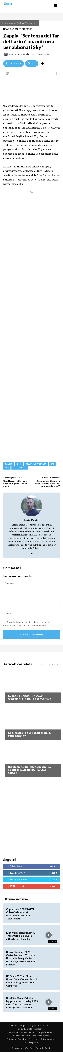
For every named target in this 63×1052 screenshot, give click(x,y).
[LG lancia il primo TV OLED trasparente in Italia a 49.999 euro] (31, 685)
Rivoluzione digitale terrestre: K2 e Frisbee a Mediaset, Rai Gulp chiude (29, 769)
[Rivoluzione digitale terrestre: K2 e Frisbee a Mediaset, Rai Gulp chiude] (31, 759)
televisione (19, 467)
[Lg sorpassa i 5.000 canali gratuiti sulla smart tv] (31, 722)
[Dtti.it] (22, 6)
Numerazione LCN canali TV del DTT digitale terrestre (30, 1032)
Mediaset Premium (41, 1035)
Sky (7, 467)
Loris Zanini (24, 54)
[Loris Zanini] (6, 54)
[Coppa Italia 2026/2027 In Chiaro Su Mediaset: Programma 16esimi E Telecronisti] (49, 913)
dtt (19, 464)
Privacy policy (47, 1039)
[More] (42, 63)
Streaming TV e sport (20, 1035)
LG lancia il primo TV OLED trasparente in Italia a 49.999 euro (29, 697)
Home (5, 23)
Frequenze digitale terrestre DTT (34, 1025)
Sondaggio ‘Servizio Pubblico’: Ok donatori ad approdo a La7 (47, 483)
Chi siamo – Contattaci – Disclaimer (23, 1039)
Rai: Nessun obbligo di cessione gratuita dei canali (15, 483)
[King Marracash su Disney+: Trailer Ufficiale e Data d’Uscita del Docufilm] (49, 935)
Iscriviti (53, 886)
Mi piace (53, 866)
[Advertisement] (31, 325)
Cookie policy (31, 1042)
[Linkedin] (32, 553)
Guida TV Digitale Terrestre (30, 1029)
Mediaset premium (36, 464)
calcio (9, 464)
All (43, 664)
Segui (55, 873)
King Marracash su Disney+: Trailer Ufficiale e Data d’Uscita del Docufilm (21, 935)
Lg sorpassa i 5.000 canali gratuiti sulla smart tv (29, 734)
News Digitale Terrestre (22, 23)
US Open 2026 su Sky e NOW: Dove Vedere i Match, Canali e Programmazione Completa (22, 981)
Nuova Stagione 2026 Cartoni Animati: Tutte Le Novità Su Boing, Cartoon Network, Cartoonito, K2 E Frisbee (21, 958)
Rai (52, 464)
